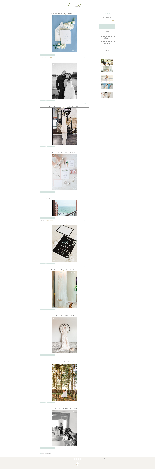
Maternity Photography (107, 43)
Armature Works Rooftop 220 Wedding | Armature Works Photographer (64, 60)
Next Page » (48, 453)
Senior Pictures (107, 44)
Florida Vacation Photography (107, 39)
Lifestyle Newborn (106, 42)
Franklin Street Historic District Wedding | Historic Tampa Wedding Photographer (64, 106)
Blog (45, 57)
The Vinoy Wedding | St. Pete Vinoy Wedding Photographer (64, 152)
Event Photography (106, 38)
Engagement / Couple (107, 37)
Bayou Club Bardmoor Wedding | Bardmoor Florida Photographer (64, 408)
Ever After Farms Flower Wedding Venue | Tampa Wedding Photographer (64, 223)
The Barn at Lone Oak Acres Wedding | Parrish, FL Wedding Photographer (64, 361)
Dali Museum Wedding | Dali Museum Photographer (64, 315)
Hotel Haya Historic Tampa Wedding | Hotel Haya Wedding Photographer (64, 269)
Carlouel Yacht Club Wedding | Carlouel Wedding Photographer (64, 13)
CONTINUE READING (47, 100)
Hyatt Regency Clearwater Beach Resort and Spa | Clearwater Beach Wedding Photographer (64, 198)
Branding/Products (106, 34)
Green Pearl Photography (77, 5)
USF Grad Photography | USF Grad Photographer (106, 65)
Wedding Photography (50, 57)
